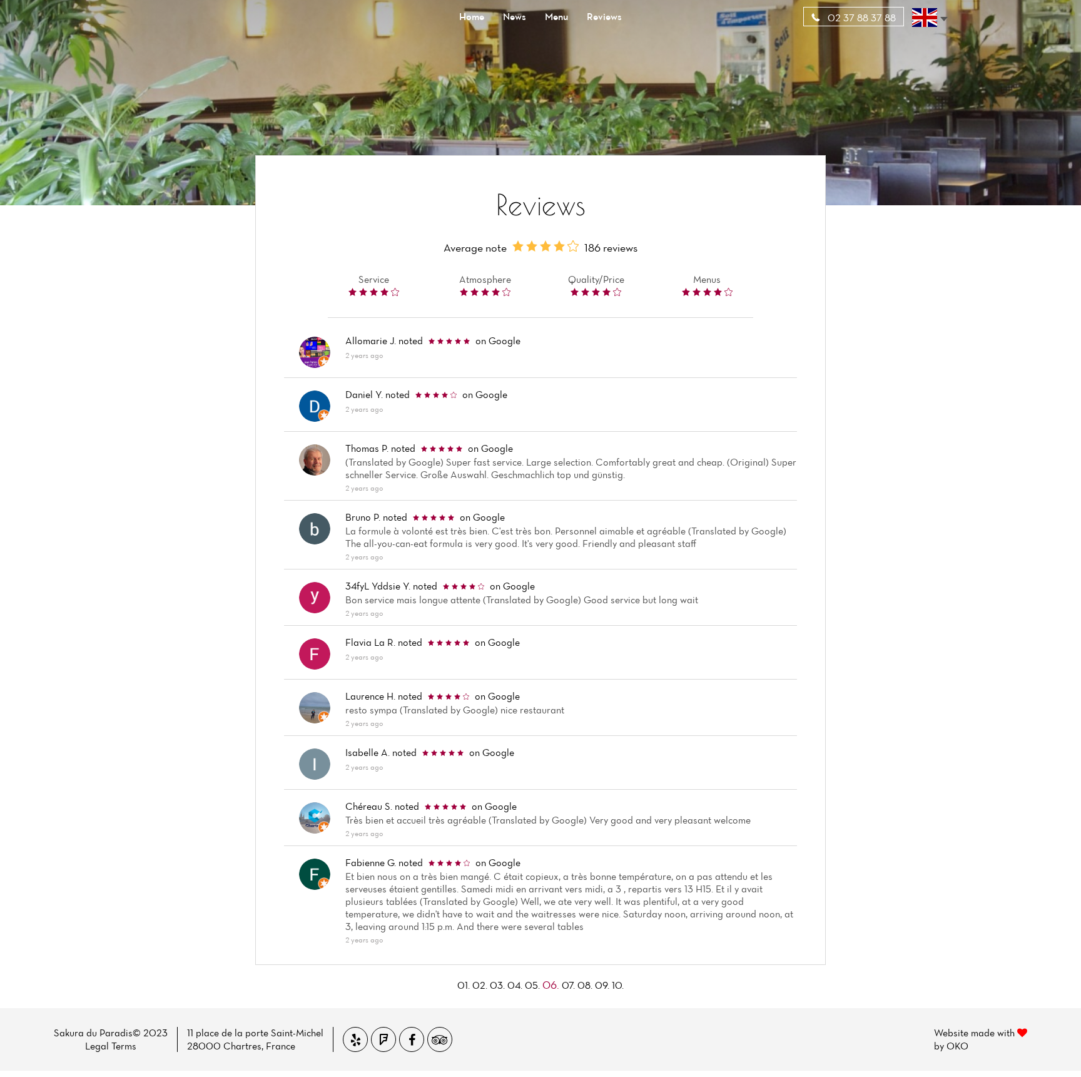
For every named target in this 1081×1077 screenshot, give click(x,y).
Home (471, 16)
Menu (556, 16)
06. (550, 984)
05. (532, 985)
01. (463, 985)
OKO (957, 1045)
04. (514, 985)
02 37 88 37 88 (860, 17)
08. (584, 985)
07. (568, 985)
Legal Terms (110, 1045)
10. (618, 985)
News (514, 16)
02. (479, 985)
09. (602, 985)
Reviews (604, 16)
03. (497, 985)
